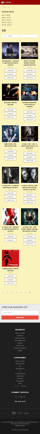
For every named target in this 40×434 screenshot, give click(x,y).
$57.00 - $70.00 (6, 25)
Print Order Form (20, 340)
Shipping (20, 343)
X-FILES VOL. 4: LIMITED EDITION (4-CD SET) (10, 187)
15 (16, 293)
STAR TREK (20, 378)
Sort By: (5, 36)
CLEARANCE (20, 335)
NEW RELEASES (20, 368)
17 (25, 293)
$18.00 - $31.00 (6, 18)
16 (21, 293)
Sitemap (20, 350)
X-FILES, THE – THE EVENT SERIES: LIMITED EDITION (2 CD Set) (29, 229)
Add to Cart (10, 77)
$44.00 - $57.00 (7, 22)
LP (20, 371)
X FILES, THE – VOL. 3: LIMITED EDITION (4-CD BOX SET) (29, 146)
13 (7, 293)
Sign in (16, 348)
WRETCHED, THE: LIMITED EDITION (10, 145)
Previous (3, 432)
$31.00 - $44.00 (6, 20)
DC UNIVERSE (20, 381)
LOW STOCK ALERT (20, 338)
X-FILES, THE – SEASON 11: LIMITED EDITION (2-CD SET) (10, 229)
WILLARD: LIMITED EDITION (10, 104)
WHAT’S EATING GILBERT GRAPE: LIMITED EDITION (29, 63)
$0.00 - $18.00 (6, 15)
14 (12, 293)
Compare (10, 74)
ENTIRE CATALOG (20, 361)
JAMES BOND (20, 376)
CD (20, 366)
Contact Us (20, 345)
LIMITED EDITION (20, 363)
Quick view (10, 70)
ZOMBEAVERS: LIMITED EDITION (10, 270)
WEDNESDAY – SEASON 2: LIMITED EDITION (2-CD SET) (10, 63)
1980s (20, 383)
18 (29, 293)
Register (23, 348)
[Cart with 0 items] (33, 2)
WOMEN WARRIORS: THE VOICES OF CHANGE (29, 105)
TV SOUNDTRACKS (20, 373)
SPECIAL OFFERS (20, 333)
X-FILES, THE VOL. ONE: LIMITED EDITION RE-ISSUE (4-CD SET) (29, 188)
